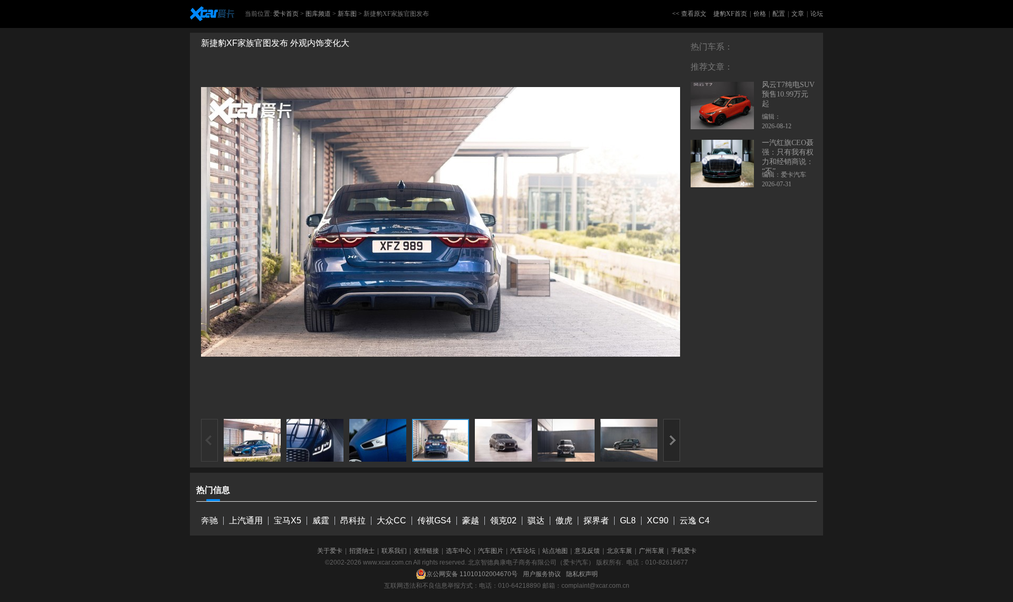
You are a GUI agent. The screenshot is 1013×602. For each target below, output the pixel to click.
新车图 (347, 13)
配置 (778, 13)
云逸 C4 (695, 520)
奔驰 (209, 520)
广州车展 (651, 551)
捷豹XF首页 (730, 13)
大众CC (391, 520)
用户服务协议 (542, 574)
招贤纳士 (362, 551)
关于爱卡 (329, 551)
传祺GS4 (434, 520)
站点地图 (555, 551)
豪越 (470, 520)
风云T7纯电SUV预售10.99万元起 (788, 94)
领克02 (503, 520)
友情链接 (426, 551)
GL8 (628, 520)
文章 (797, 13)
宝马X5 (287, 520)
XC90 (657, 520)
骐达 (536, 520)
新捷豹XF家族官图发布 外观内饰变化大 (275, 43)
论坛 (816, 13)
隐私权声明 (582, 574)
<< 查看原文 (689, 13)
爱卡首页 (286, 13)
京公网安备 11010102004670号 (472, 574)
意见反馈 (587, 551)
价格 (759, 13)
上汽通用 (246, 520)
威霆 (320, 520)
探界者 (596, 520)
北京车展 (619, 551)
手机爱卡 (683, 551)
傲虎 (564, 520)
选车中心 (458, 551)
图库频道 (318, 13)
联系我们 (394, 551)
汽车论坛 (523, 551)
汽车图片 (490, 551)
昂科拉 (353, 520)
